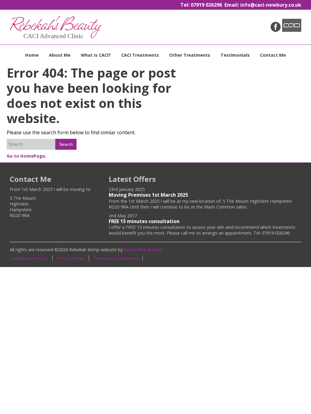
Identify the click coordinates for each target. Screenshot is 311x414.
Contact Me (273, 55)
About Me (59, 55)
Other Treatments (189, 55)
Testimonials (235, 55)
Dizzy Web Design (143, 249)
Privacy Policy (70, 258)
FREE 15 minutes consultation (144, 221)
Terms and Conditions (116, 258)
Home (32, 55)
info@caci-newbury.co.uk (270, 5)
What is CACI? (96, 55)
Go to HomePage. (26, 156)
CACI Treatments (140, 55)
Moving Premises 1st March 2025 (148, 195)
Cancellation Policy (29, 258)
